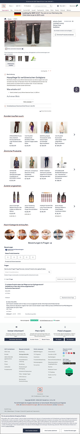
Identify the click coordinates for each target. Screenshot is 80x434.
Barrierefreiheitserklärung (54, 359)
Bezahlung (21, 364)
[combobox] (41, 6)
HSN (5, 411)
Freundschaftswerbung (39, 359)
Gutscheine (36, 357)
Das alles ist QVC (52, 354)
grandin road (29, 411)
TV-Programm (37, 354)
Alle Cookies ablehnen (51, 430)
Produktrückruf (8, 369)
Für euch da (36, 365)
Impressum (60, 404)
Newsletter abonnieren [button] (15, 339)
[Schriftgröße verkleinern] (50, 70)
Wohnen (69, 10)
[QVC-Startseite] (5, 19)
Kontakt (6, 354)
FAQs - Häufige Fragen (24, 374)
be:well (33, 10)
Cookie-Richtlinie (9, 426)
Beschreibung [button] (11, 74)
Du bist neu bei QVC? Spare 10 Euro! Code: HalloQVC (39, 1)
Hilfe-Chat (7, 351)
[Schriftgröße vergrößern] (48, 70)
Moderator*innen (52, 369)
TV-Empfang (51, 372)
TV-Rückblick (27, 6)
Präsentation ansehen (11, 64)
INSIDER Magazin (38, 351)
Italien (43, 396)
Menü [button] (10, 6)
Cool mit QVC (26, 10)
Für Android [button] (70, 339)
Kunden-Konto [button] (34, 339)
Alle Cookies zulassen (31, 430)
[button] (60, 6)
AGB (17, 404)
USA (32, 396)
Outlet (49, 377)
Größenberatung (23, 357)
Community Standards (46, 404)
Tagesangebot (5, 10)
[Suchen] (50, 6)
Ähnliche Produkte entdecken (65, 34)
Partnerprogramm (38, 362)
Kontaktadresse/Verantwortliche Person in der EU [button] (21, 106)
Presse (6, 364)
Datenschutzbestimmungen (29, 404)
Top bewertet (40, 10)
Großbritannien (38, 396)
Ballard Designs (11, 411)
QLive (6, 361)
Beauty (57, 10)
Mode (52, 10)
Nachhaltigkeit (51, 357)
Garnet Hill (23, 411)
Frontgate (17, 411)
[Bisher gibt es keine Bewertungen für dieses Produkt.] (68, 21)
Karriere (50, 366)
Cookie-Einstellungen (70, 430)
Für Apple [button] (58, 339)
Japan (47, 396)
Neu (12, 10)
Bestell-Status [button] (46, 339)
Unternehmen (51, 351)
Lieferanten (7, 366)
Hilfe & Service (22, 376)
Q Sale (47, 10)
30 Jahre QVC (17, 10)
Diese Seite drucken (46, 111)
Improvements (36, 411)
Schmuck (62, 10)
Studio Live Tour (52, 374)
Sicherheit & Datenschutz (25, 371)
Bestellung (21, 351)
